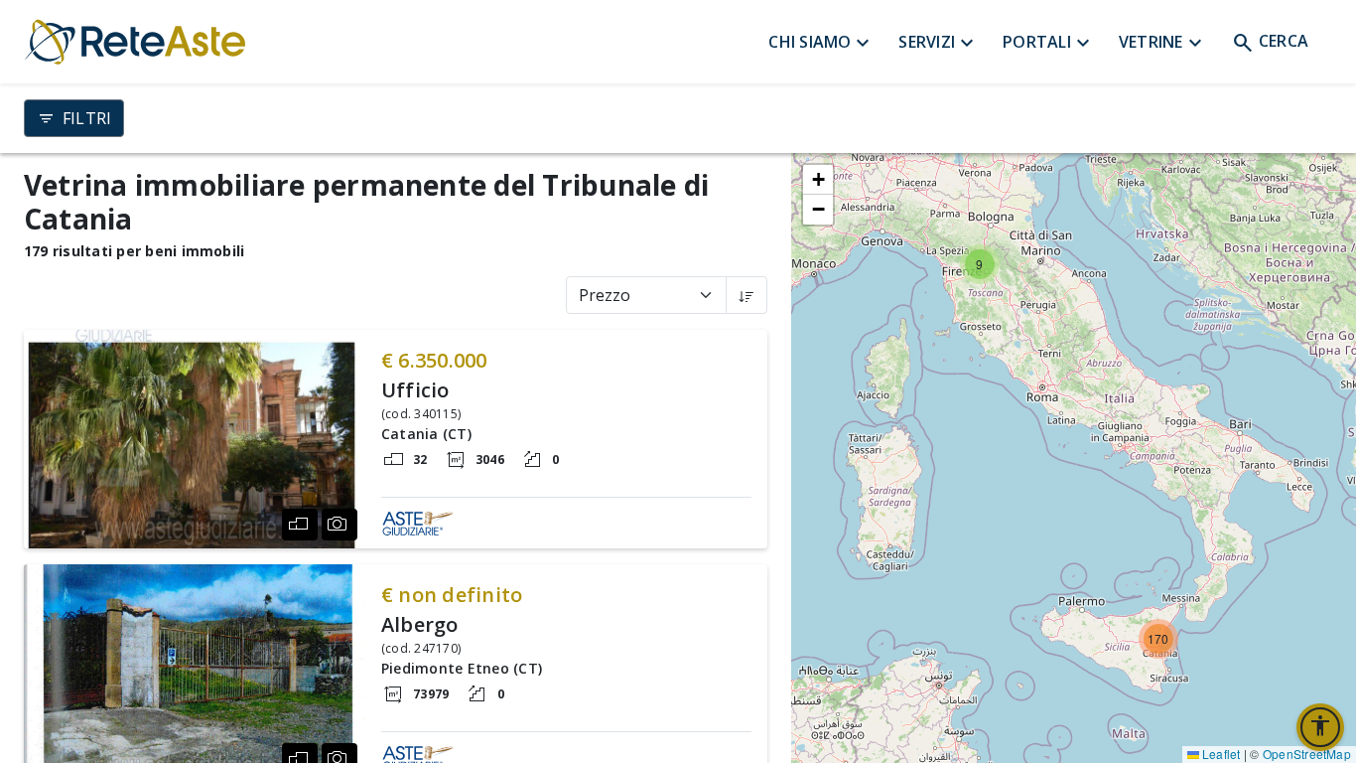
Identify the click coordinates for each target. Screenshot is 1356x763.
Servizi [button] (938, 44)
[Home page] (396, 42)
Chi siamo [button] (821, 44)
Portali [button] (1049, 44)
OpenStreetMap (1307, 753)
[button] (746, 295)
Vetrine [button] (1163, 44)
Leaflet (1220, 753)
